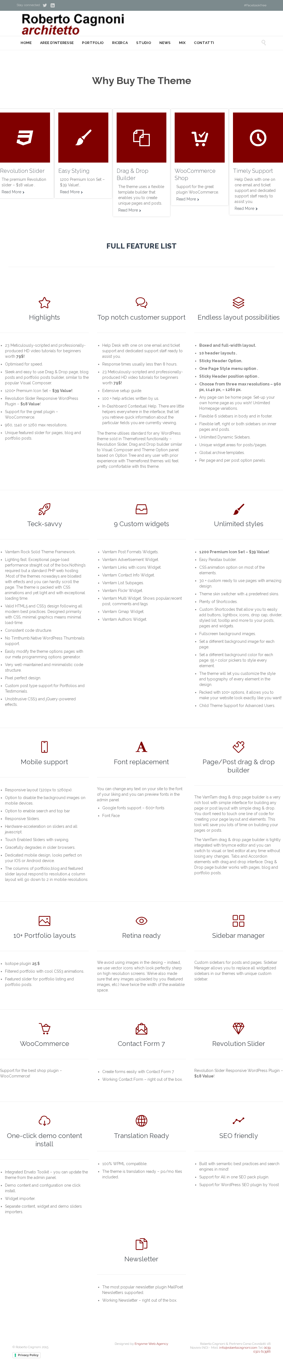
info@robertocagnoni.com (238, 1348)
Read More (11, 192)
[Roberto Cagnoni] (72, 24)
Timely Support (253, 171)
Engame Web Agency (151, 1344)
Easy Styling (74, 171)
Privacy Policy (28, 1355)
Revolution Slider (22, 171)
